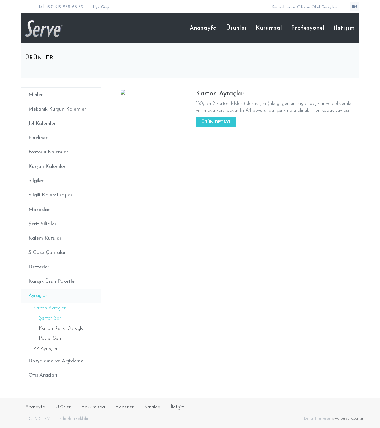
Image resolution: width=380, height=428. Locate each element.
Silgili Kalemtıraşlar (50, 195)
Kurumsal (269, 28)
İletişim (344, 28)
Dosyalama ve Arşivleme (55, 361)
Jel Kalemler (42, 123)
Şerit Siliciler (42, 223)
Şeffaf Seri (50, 318)
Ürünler (236, 28)
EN (354, 7)
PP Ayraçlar (45, 348)
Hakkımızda (93, 407)
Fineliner (38, 137)
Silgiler (36, 180)
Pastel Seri (50, 338)
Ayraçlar (37, 295)
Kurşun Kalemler (47, 166)
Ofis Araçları (42, 375)
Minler (35, 94)
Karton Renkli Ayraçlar (62, 328)
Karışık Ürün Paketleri (52, 281)
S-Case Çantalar (47, 252)
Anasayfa (203, 28)
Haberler (124, 407)
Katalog (152, 407)
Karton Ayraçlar (49, 308)
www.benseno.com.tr (348, 419)
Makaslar (39, 209)
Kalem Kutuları (45, 238)
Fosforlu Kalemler (48, 152)
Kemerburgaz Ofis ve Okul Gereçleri (304, 7)
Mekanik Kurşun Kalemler (57, 109)
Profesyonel (308, 28)
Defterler (38, 267)
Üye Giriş (100, 7)
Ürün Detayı (216, 122)
